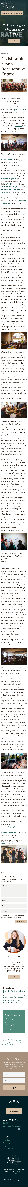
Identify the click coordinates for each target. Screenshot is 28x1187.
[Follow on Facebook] (10, 1101)
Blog (4, 1145)
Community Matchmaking (12, 1126)
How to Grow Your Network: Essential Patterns (14, 992)
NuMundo (4, 192)
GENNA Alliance (7, 159)
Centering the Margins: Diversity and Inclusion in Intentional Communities (14, 997)
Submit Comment (20, 921)
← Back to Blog (14, 40)
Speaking (6, 1123)
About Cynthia (8, 1142)
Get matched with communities (12, 13)
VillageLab (15, 187)
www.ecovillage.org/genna (10, 827)
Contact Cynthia (14, 1111)
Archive (4, 53)
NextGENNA (6, 187)
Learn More (14, 977)
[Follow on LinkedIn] (17, 1101)
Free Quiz (6, 1140)
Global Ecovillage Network (10, 178)
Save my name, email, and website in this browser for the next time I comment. (13, 916)
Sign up (14, 1087)
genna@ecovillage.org (8, 832)
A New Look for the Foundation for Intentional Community (13, 1001)
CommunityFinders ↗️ (11, 1128)
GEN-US (10, 184)
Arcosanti (18, 125)
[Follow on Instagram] (14, 1101)
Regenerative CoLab (19, 109)
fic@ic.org (4, 843)
